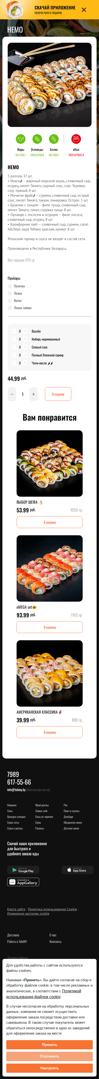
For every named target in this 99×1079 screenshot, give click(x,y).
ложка (18, 293)
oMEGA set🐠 (27, 607)
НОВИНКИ (11, 805)
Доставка (13, 934)
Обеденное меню (73, 822)
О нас (53, 934)
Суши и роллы (15, 828)
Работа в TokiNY (17, 941)
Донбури (68, 816)
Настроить (49, 1068)
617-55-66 (19, 782)
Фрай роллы (42, 805)
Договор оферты (17, 957)
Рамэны (39, 828)
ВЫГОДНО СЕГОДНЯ (16, 816)
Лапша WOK (41, 811)
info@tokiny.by (16, 789)
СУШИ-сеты (13, 822)
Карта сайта (16, 909)
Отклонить (49, 1056)
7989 (13, 774)
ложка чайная (22, 307)
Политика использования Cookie (52, 909)
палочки (19, 286)
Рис (66, 805)
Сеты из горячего (44, 816)
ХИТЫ (9, 811)
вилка (18, 300)
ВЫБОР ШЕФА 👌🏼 (30, 502)
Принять (49, 1045)
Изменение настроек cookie (28, 913)
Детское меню (71, 828)
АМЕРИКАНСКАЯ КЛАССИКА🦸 (39, 712)
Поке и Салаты (71, 811)
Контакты (56, 941)
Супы (38, 822)
